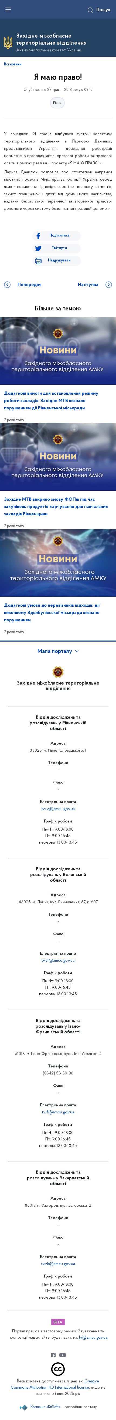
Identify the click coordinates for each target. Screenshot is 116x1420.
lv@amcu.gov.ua (93, 1338)
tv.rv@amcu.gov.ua (58, 809)
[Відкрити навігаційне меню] (8, 9)
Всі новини (12, 65)
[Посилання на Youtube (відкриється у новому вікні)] (62, 1355)
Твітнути (59, 248)
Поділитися (59, 236)
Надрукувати (59, 260)
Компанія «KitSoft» (45, 1407)
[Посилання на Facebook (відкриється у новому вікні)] (53, 1355)
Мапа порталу (54, 652)
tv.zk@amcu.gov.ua (58, 1264)
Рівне (57, 103)
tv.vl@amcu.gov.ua (58, 960)
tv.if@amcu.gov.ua (58, 1112)
